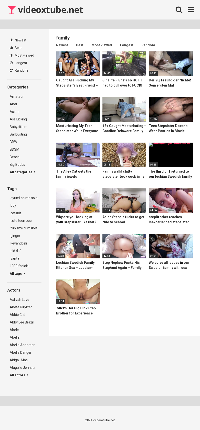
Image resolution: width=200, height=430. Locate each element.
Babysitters (18, 127)
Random (21, 70)
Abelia (15, 337)
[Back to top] (183, 415)
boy (13, 205)
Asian (14, 112)
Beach (15, 157)
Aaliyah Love (19, 300)
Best (18, 48)
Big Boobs (17, 164)
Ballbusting (18, 134)
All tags (16, 273)
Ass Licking (18, 119)
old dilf (15, 251)
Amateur (17, 96)
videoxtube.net (49, 10)
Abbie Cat (17, 315)
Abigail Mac (19, 360)
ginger (15, 236)
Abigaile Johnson (23, 368)
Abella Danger (20, 352)
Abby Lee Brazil (22, 322)
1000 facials (19, 266)
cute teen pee (21, 221)
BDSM (14, 149)
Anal (13, 104)
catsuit (15, 213)
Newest (20, 40)
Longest (20, 63)
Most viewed (24, 55)
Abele (14, 330)
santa (14, 258)
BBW (13, 142)
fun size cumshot (23, 228)
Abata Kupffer (21, 307)
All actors (18, 375)
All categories (21, 172)
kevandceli (18, 243)
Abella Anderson (22, 345)
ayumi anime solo (24, 198)
